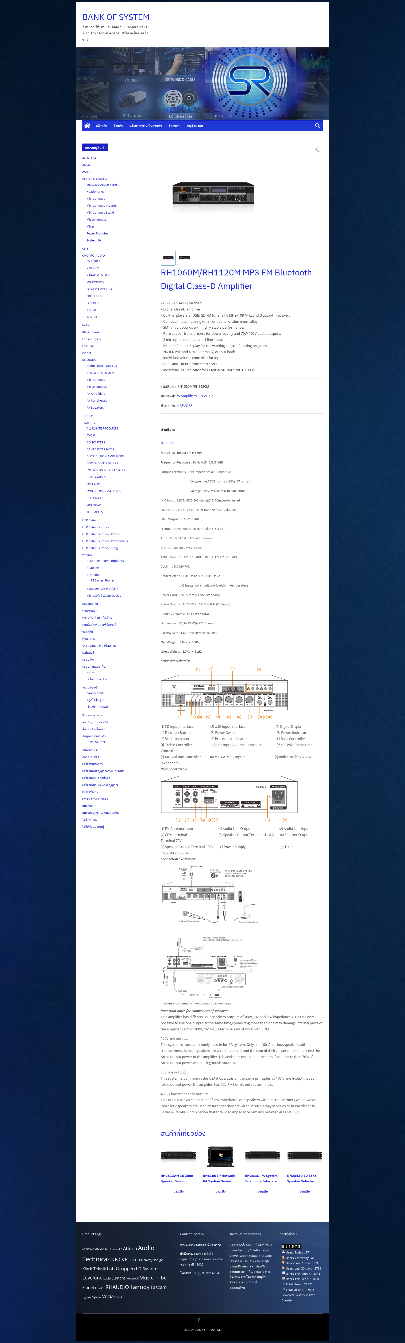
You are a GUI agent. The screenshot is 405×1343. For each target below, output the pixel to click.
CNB (85, 249)
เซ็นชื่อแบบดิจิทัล (97, 707)
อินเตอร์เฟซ (90, 750)
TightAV (86, 1297)
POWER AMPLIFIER (99, 289)
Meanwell (133, 1278)
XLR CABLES (94, 512)
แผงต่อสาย (89, 806)
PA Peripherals (96, 400)
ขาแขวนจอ (89, 611)
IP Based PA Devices (100, 373)
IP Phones (93, 575)
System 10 (93, 240)
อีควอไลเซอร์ (90, 757)
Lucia (107, 1278)
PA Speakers (95, 407)
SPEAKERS (93, 484)
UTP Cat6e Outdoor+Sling (100, 548)
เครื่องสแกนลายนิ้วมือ (96, 778)
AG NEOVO (89, 158)
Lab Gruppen (91, 339)
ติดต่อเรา (174, 126)
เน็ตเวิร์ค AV (90, 792)
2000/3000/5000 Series (102, 185)
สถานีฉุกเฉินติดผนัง (95, 722)
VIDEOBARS (94, 505)
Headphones (95, 192)
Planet (86, 353)
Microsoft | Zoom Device (103, 596)
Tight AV (96, 1297)
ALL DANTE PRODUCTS (102, 428)
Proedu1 (100, 1288)
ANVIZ (86, 165)
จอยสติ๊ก (87, 632)
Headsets (93, 568)
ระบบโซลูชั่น (90, 687)
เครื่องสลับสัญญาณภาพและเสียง (103, 771)
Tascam (158, 1287)
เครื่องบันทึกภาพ (92, 764)
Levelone (88, 346)
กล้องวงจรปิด (95, 693)
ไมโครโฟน (89, 820)
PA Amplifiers (186, 396)
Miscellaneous (96, 219)
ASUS (86, 172)
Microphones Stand (100, 212)
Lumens (119, 1278)
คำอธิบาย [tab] (168, 429)
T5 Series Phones (103, 580)
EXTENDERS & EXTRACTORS (105, 470)
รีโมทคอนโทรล (92, 715)
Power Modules (97, 233)
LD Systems (147, 1269)
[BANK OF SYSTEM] (87, 126)
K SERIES (92, 268)
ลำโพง (90, 672)
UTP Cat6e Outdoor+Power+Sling (105, 541)
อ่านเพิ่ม (179, 1191)
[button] (317, 150)
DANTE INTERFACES (100, 449)
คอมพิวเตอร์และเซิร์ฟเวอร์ (99, 625)
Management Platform (102, 589)
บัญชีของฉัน (195, 126)
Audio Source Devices (101, 366)
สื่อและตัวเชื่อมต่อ (93, 729)
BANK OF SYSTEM (116, 16)
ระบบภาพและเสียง (94, 666)
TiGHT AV (88, 423)
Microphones (95, 199)
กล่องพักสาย (90, 604)
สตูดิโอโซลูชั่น (95, 700)
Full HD (134, 1260)
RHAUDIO (184, 405)
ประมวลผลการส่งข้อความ (99, 646)
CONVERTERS (95, 442)
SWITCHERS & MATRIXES (103, 491)
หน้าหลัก (101, 126)
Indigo (86, 325)
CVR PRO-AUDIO (93, 255)
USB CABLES (95, 498)
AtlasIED (117, 1249)
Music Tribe (153, 1277)
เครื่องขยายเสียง (97, 679)
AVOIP (90, 435)
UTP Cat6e (89, 520)
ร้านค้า (118, 126)
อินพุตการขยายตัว (94, 736)
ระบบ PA (88, 659)
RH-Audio (205, 396)
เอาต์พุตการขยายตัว (95, 799)
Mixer (90, 226)
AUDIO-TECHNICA (94, 179)
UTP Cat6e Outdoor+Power (101, 534)
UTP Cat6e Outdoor (95, 527)
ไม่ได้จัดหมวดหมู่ (93, 827)
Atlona (130, 1248)
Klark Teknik (90, 332)
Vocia (108, 1296)
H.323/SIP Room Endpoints (105, 561)
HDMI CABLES (96, 477)
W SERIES (93, 317)
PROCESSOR (95, 296)
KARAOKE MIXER (98, 275)
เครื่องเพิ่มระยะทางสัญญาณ (100, 785)
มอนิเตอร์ (88, 652)
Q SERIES (92, 303)
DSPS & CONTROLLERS (102, 463)
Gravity (147, 1260)
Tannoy (87, 416)
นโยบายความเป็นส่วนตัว (146, 126)
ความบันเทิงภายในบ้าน (97, 618)
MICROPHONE (96, 282)
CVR (123, 1259)
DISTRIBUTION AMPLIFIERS (105, 456)
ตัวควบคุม (88, 639)
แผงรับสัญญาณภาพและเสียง (100, 813)
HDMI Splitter (95, 742)
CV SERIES (93, 261)
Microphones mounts (101, 205)
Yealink (87, 555)
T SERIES (92, 310)
